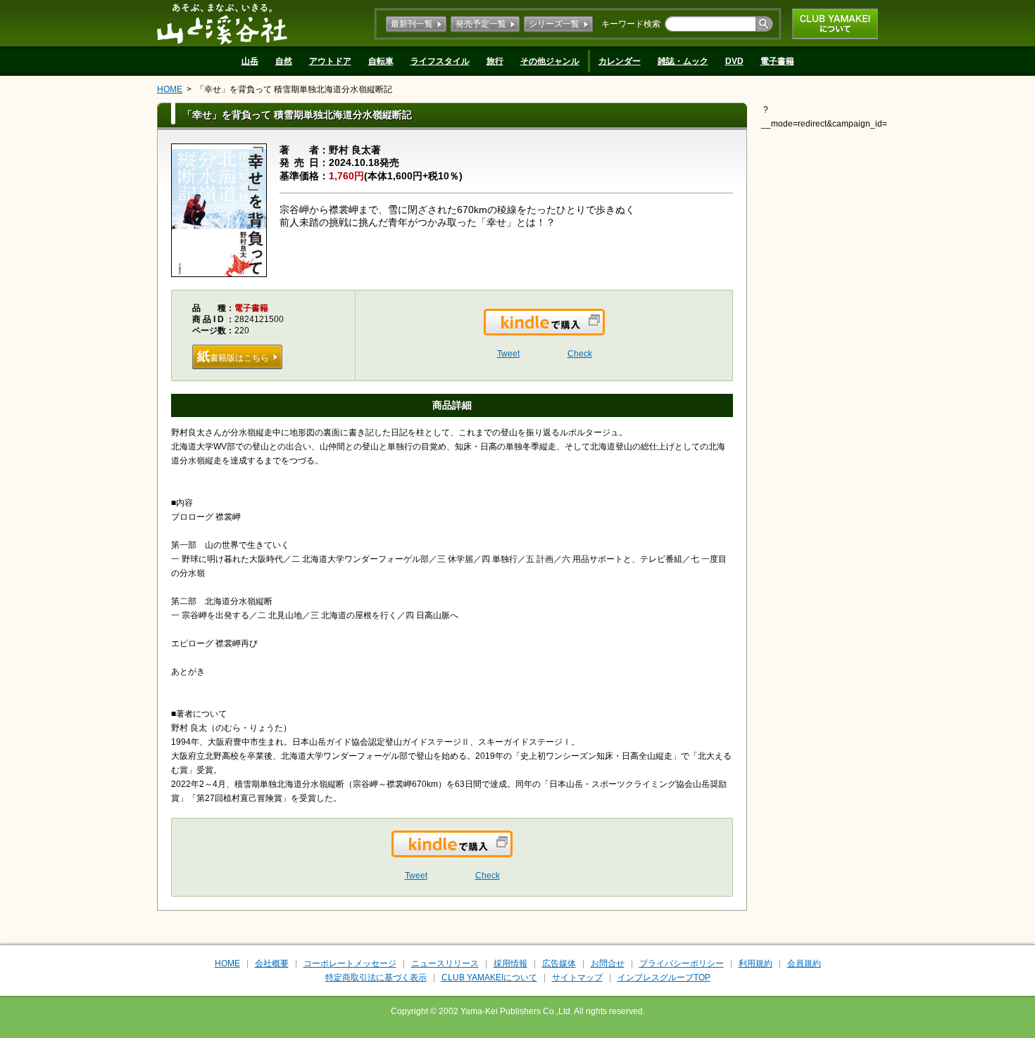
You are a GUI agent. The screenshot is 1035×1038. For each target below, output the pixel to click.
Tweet (508, 354)
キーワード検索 (630, 24)
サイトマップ (577, 977)
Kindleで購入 (604, 330)
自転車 (381, 61)
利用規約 (755, 963)
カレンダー (619, 61)
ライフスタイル (440, 61)
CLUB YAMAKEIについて (835, 23)
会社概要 (272, 963)
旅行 (495, 61)
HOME (169, 89)
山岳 (250, 61)
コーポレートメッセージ (349, 963)
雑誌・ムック (683, 61)
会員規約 (804, 963)
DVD (734, 61)
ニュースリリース (445, 963)
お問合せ (608, 963)
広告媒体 (559, 963)
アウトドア (330, 61)
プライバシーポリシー (681, 963)
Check (579, 354)
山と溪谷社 (222, 23)
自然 (283, 61)
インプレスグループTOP (663, 977)
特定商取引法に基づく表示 (376, 977)
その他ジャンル (549, 61)
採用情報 (510, 963)
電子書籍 (777, 61)
